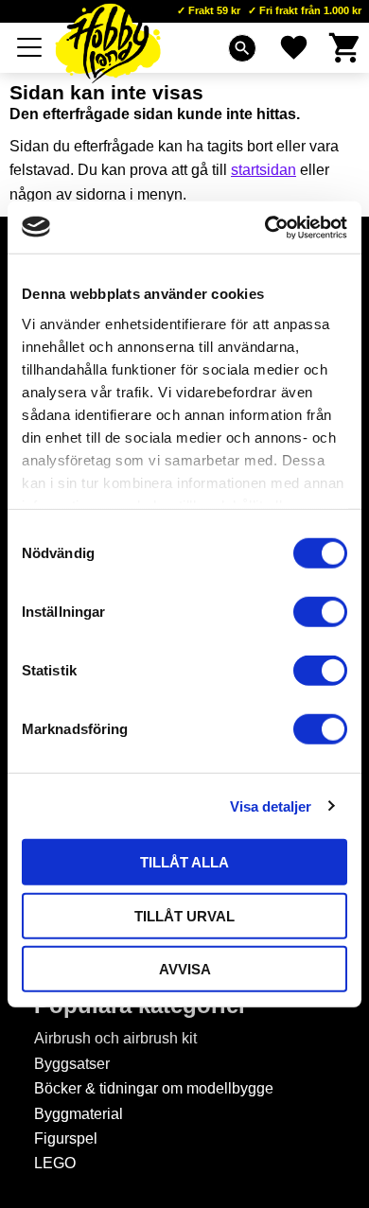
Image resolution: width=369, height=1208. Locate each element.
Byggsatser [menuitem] (72, 1064)
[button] (30, 47)
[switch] (320, 612)
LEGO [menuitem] (55, 1163)
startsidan (263, 170)
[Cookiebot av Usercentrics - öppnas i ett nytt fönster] (265, 227)
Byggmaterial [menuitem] (78, 1114)
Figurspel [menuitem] (65, 1138)
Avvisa (185, 969)
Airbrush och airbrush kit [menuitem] (115, 1038)
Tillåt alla (184, 862)
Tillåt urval (184, 915)
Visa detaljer (270, 805)
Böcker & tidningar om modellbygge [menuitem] (153, 1088)
